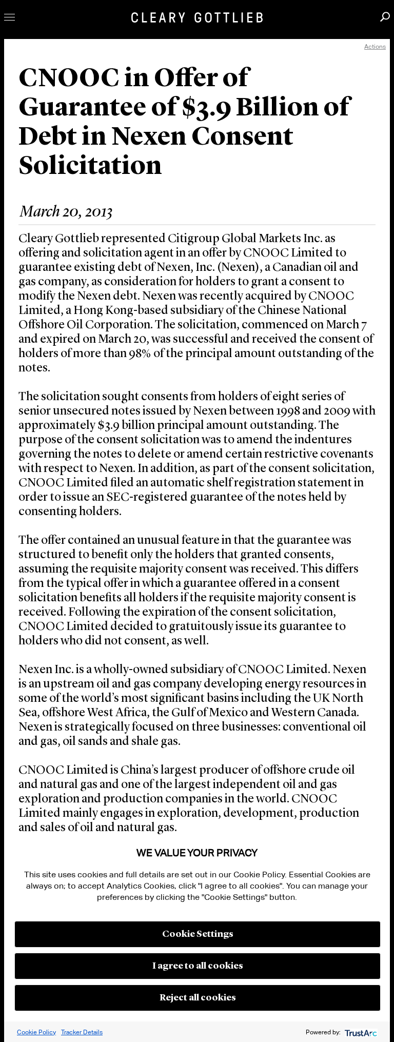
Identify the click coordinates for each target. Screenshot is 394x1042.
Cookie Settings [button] (197, 934)
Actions (375, 46)
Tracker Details (82, 1032)
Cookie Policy (36, 1032)
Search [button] (385, 17)
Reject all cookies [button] (198, 997)
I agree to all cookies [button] (197, 966)
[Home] (197, 17)
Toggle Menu (9, 17)
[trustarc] (360, 1032)
